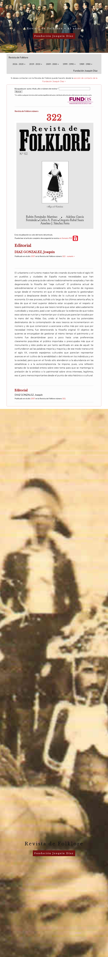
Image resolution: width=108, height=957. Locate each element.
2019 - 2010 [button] (35, 64)
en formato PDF (66, 238)
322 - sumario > (68, 256)
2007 (33, 256)
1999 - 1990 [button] (68, 64)
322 (63, 398)
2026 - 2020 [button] (18, 64)
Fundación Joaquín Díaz (85, 70)
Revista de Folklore (18, 57)
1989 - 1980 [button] (85, 64)
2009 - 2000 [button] (51, 64)
